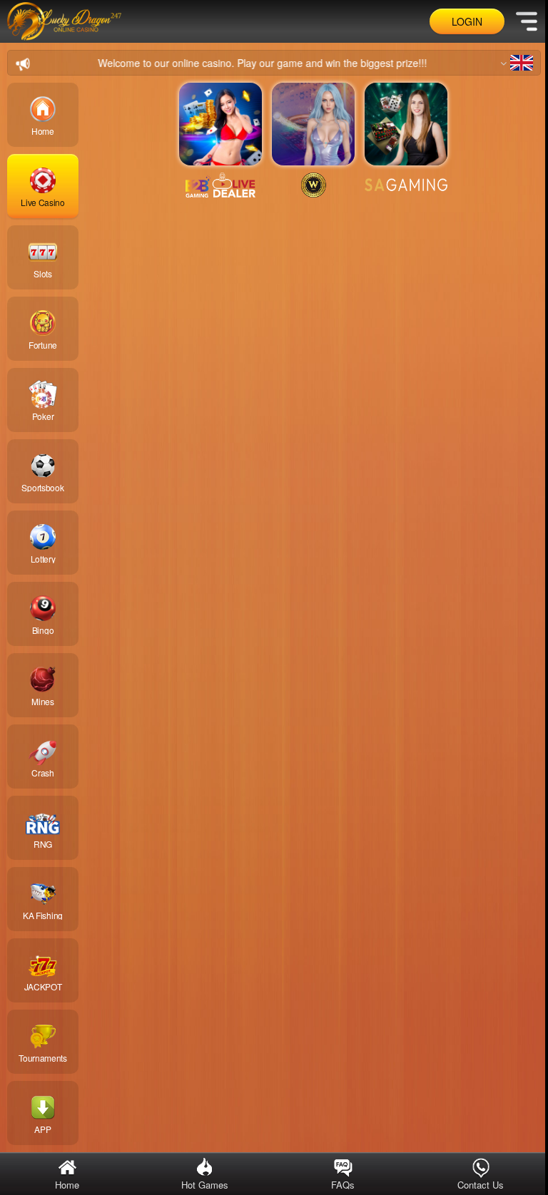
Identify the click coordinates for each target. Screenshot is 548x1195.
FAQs (336, 1184)
